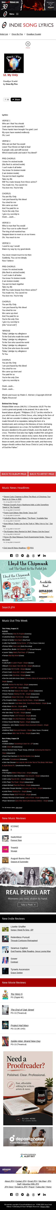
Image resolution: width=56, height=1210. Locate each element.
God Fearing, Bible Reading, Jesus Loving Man (31, 951)
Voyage (14, 851)
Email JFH (32, 1181)
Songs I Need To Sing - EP (22, 930)
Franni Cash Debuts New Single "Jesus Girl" (20, 513)
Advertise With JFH (30, 1184)
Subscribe (40, 1187)
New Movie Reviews (14, 982)
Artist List (4, 34)
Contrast (14, 962)
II (11, 829)
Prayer (32, 1187)
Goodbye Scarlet (34, 34)
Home (48, 1187)
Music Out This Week (14, 620)
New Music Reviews (14, 818)
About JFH (9, 1181)
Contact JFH (20, 1181)
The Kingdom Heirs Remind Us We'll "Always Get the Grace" (27, 532)
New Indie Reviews (13, 918)
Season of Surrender (19, 862)
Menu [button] (11, 14)
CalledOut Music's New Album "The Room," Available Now (26, 518)
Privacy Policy (45, 1206)
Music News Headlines (15, 487)
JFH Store (9, 1187)
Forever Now (16, 840)
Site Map (42, 1181)
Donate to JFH (21, 1187)
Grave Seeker (17, 973)
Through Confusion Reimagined (24, 940)
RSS (32, 548)
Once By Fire (17, 34)
